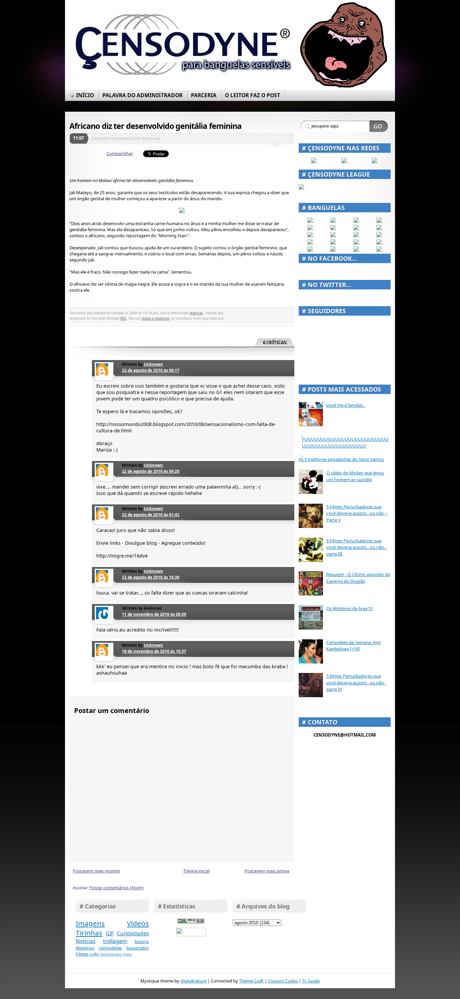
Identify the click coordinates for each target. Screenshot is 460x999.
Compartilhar (119, 153)
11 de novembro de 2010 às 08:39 (154, 614)
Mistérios (85, 948)
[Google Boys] (356, 221)
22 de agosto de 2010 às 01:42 (150, 514)
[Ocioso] (356, 243)
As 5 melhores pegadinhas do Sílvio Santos (341, 459)
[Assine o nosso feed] (344, 161)
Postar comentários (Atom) (116, 888)
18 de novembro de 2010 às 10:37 (154, 651)
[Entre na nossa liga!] (301, 188)
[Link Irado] (333, 250)
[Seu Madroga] (333, 243)
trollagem (115, 941)
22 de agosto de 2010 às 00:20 (150, 471)
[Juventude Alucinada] (356, 236)
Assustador (137, 948)
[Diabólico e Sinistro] (333, 221)
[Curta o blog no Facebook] (314, 161)
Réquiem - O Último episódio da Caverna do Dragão (358, 577)
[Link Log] (356, 250)
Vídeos (138, 923)
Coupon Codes (283, 981)
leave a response (155, 318)
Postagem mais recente (96, 871)
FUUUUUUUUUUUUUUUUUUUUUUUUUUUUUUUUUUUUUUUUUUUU (345, 442)
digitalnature (193, 981)
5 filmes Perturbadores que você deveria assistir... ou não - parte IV (356, 682)
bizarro (142, 941)
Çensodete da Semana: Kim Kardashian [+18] (353, 645)
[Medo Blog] (356, 228)
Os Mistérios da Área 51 (349, 608)
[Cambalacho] (379, 221)
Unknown (153, 364)
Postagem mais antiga (266, 871)
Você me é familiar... (345, 405)
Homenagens (111, 954)
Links (94, 954)
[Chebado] (379, 228)
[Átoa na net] (310, 250)
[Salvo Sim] (333, 236)
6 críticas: (275, 343)
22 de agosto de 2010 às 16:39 (150, 577)
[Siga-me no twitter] (374, 161)
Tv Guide (311, 981)
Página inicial (196, 871)
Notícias (196, 313)
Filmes (82, 954)
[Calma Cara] (310, 243)
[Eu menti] (333, 228)
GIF (110, 933)
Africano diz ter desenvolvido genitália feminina (155, 125)
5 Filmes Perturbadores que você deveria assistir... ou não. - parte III (356, 547)
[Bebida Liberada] (310, 221)
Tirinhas (89, 932)
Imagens (90, 923)
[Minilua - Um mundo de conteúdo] (379, 236)
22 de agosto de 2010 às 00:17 (150, 370)
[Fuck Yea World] (310, 228)
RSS (123, 318)
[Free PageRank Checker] (190, 922)
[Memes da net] (310, 236)
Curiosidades (133, 933)
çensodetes (110, 948)
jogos (127, 954)
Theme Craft (251, 981)
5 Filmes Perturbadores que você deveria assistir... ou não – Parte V (356, 513)
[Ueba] (379, 243)
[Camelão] (379, 250)
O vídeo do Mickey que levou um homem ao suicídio (355, 476)
